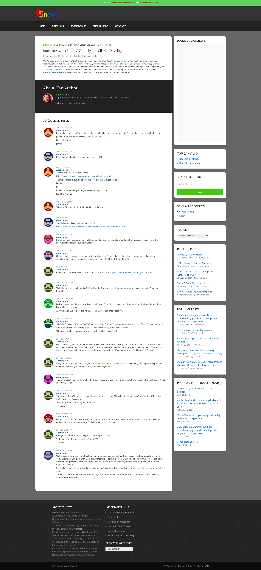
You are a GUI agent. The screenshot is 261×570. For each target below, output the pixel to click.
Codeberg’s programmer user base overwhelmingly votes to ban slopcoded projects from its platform (197, 318)
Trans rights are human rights (122, 535)
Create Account (187, 211)
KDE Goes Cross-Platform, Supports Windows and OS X (195, 273)
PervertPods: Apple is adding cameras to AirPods (198, 340)
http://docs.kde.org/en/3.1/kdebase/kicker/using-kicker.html (123, 272)
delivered (55, 72)
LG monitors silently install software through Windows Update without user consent (199, 363)
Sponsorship (78, 26)
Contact (120, 26)
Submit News (100, 26)
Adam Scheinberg (89, 525)
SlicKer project (116, 61)
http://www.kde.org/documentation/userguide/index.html (83, 176)
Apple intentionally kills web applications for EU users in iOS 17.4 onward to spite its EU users (199, 403)
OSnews (56, 566)
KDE (55, 45)
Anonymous (62, 130)
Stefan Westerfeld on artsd (191, 283)
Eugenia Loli (50, 56)
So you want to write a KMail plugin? (195, 291)
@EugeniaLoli (82, 103)
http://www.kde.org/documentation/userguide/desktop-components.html (91, 227)
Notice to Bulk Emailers (119, 526)
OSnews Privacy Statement (66, 512)
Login (182, 216)
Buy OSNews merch (189, 163)
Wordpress (79, 529)
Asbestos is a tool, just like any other (195, 330)
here (72, 67)
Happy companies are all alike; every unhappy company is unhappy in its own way (199, 352)
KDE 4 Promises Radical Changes (194, 263)
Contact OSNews (116, 531)
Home (42, 26)
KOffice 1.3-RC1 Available (189, 254)
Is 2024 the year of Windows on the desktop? (195, 390)
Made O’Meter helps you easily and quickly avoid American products (198, 417)
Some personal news (187, 442)
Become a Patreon (189, 159)
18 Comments (90, 56)
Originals (58, 26)
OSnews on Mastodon (119, 521)
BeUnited (125, 67)
